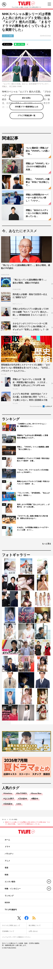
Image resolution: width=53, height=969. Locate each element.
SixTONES (22, 793)
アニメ (7, 861)
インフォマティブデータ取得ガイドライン (16, 937)
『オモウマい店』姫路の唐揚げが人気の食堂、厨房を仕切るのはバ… (32, 517)
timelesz (8, 793)
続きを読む (26, 98)
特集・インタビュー (13, 889)
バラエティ (9, 854)
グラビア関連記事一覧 (26, 115)
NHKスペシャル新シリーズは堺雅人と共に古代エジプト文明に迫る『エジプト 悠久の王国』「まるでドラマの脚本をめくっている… (27, 823)
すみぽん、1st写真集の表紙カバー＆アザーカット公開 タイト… (33, 528)
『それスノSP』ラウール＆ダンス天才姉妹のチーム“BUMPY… (33, 471)
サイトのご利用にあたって (11, 925)
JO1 (19, 804)
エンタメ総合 (13, 819)
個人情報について (35, 925)
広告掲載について (8, 931)
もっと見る (46, 544)
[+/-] (49, 881)
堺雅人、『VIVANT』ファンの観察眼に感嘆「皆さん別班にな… (33, 448)
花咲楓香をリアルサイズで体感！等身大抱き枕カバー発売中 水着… (33, 459)
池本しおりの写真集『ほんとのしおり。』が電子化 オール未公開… (33, 505)
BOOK (7, 903)
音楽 (6, 868)
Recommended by (36, 406)
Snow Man (36, 793)
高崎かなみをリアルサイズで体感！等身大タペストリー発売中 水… (33, 482)
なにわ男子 (9, 799)
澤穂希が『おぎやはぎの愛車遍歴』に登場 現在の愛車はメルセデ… (33, 436)
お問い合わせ (33, 931)
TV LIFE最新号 (11, 910)
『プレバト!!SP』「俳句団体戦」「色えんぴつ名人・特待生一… (33, 494)
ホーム (4, 819)
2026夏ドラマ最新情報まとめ (26, 107)
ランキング (9, 896)
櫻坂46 (35, 799)
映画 (6, 875)
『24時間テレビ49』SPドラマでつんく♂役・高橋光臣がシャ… (32, 425)
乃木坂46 (23, 799)
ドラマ (7, 847)
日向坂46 (8, 804)
